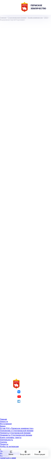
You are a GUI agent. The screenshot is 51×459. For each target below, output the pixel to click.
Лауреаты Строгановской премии (15, 433)
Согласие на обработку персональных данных (28, 410)
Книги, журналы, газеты (10, 437)
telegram (25, 401)
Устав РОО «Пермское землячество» (17, 428)
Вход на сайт (25, 454)
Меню (11, 454)
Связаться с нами (8, 458)
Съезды (3, 442)
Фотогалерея (6, 424)
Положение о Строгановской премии (16, 431)
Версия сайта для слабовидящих (23, 413)
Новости (4, 421)
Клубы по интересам (9, 446)
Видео (3, 426)
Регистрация (39, 454)
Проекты (4, 444)
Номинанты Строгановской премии (16, 435)
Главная (3, 419)
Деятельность (6, 440)
